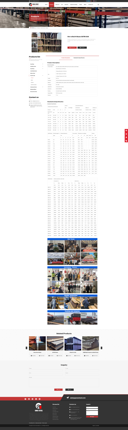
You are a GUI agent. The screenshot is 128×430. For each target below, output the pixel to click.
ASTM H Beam (55, 352)
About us (57, 4)
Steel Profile (32, 75)
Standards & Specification (79, 57)
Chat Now (82, 47)
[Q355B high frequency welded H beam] (90, 343)
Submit (59, 389)
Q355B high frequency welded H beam (90, 352)
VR (62, 4)
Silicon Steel (32, 73)
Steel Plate (32, 68)
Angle (32, 80)
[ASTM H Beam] (55, 343)
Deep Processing (73, 4)
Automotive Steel (33, 91)
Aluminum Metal (33, 89)
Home (46, 4)
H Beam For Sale (73, 352)
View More (34, 355)
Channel (32, 82)
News (85, 4)
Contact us (90, 4)
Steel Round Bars (33, 84)
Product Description (66, 57)
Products (51, 4)
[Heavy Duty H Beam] (37, 343)
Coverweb (97, 425)
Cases (80, 4)
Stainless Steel (33, 66)
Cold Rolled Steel (55, 411)
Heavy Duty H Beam (37, 352)
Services (66, 4)
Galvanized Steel (55, 416)
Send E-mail (73, 47)
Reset (70, 389)
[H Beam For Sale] (72, 343)
